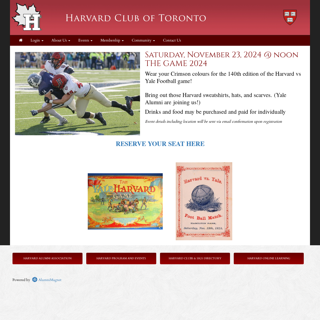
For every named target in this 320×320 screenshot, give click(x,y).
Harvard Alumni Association (48, 258)
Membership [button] (110, 40)
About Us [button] (60, 40)
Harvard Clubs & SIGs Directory (195, 258)
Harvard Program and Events (121, 258)
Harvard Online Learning (269, 258)
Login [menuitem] (35, 40)
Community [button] (142, 40)
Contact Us (172, 40)
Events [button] (84, 40)
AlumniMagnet (49, 280)
